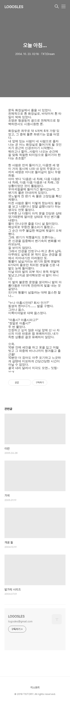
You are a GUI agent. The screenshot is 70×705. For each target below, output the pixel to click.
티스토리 (35, 687)
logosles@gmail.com (20, 621)
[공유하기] (22, 382)
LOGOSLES (13, 6)
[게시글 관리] (27, 382)
